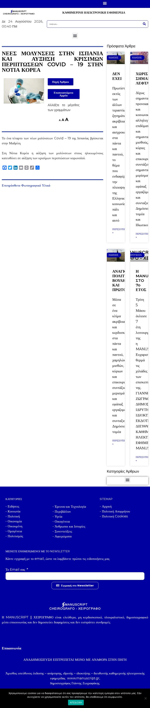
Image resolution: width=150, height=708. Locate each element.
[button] (105, 3)
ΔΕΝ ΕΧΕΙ (117, 76)
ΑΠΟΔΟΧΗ (76, 702)
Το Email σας (15, 570)
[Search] (144, 24)
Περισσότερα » (119, 231)
